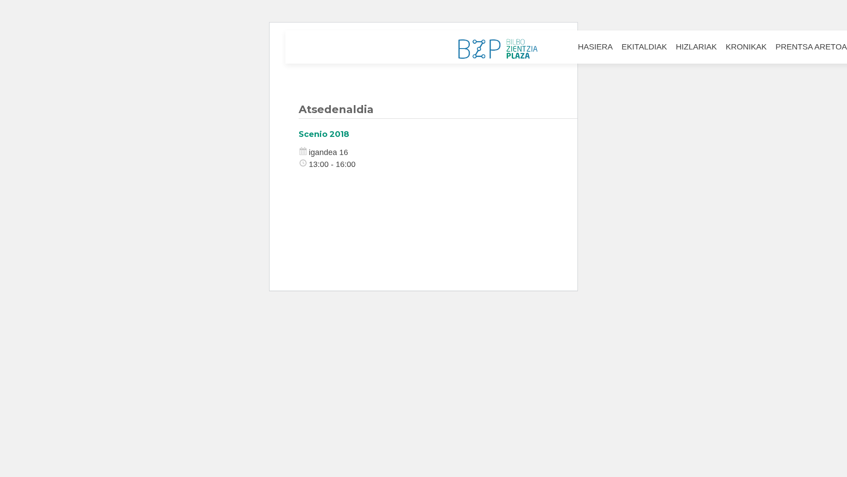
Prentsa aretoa (811, 46)
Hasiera (595, 46)
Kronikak (746, 46)
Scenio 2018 (324, 134)
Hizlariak (696, 46)
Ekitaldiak (644, 46)
